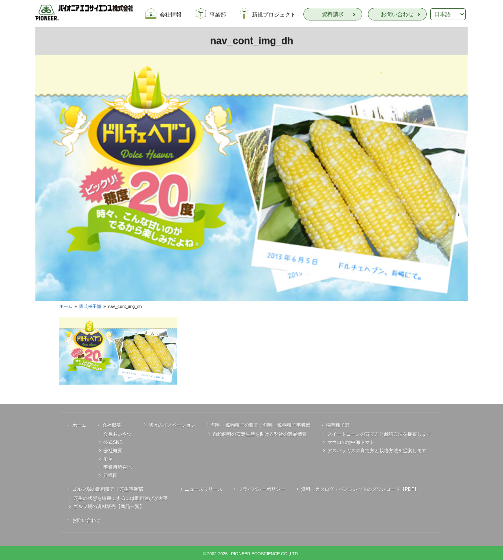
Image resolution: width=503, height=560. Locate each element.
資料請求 (333, 14)
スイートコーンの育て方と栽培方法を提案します (379, 434)
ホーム (65, 306)
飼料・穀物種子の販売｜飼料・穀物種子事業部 (260, 425)
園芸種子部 (90, 306)
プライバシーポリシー (261, 489)
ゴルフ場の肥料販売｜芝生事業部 (107, 489)
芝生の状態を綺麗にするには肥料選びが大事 (120, 498)
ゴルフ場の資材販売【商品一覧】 (108, 506)
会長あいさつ (117, 434)
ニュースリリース (203, 489)
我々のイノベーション (172, 425)
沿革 (108, 459)
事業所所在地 (117, 467)
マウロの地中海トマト (350, 442)
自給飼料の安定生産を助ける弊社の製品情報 (260, 434)
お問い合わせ (397, 14)
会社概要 (111, 425)
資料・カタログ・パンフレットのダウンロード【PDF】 (360, 489)
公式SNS (113, 442)
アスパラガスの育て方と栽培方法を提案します (376, 450)
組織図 (110, 475)
